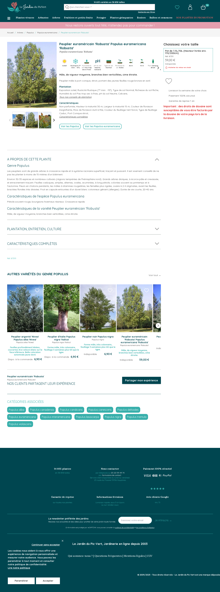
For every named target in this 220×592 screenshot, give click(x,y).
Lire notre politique (19, 567)
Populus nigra (113, 417)
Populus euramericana (47, 32)
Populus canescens (100, 409)
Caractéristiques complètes (73, 116)
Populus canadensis (42, 409)
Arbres (20, 32)
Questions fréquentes (108, 555)
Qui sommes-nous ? (80, 555)
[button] (177, 7)
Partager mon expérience (141, 380)
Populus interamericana (56, 417)
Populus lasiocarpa (87, 417)
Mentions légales (134, 555)
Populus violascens (20, 424)
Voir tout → (155, 275)
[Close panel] (62, 541)
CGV (149, 555)
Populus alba (16, 409)
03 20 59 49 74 (117, 473)
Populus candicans (71, 409)
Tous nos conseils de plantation (75, 97)
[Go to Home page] (26, 7)
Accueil (10, 32)
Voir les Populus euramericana (102, 126)
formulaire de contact (111, 475)
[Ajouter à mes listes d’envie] (168, 81)
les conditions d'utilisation (145, 527)
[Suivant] (54, 120)
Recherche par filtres (146, 12)
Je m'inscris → (163, 520)
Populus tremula (136, 417)
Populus (30, 32)
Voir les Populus (70, 126)
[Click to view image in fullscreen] (32, 75)
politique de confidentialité (124, 527)
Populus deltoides (128, 409)
